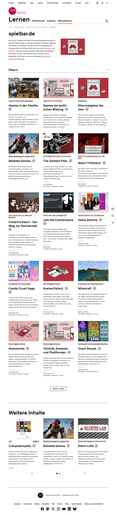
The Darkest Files (55, 161)
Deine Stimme (88, 220)
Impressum (17, 504)
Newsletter (45, 504)
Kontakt (59, 504)
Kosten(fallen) (53, 288)
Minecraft (85, 288)
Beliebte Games (20, 161)
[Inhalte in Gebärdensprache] (102, 3)
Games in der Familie (23, 105)
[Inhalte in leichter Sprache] (97, 3)
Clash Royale (87, 348)
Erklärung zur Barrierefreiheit (93, 504)
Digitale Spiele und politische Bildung (36, 27)
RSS (53, 504)
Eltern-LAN (86, 446)
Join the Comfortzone (58, 220)
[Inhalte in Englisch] (107, 3)
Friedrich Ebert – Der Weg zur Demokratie (23, 224)
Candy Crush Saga (22, 288)
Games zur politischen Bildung (55, 107)
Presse (67, 504)
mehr (88, 3)
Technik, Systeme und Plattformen (55, 350)
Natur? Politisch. (90, 163)
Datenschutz (27, 504)
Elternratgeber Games (91, 107)
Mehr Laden (58, 389)
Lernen (10, 27)
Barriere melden (77, 504)
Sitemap (37, 504)
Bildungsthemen (19, 27)
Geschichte (17, 348)
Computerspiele (20, 446)
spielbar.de (53, 27)
